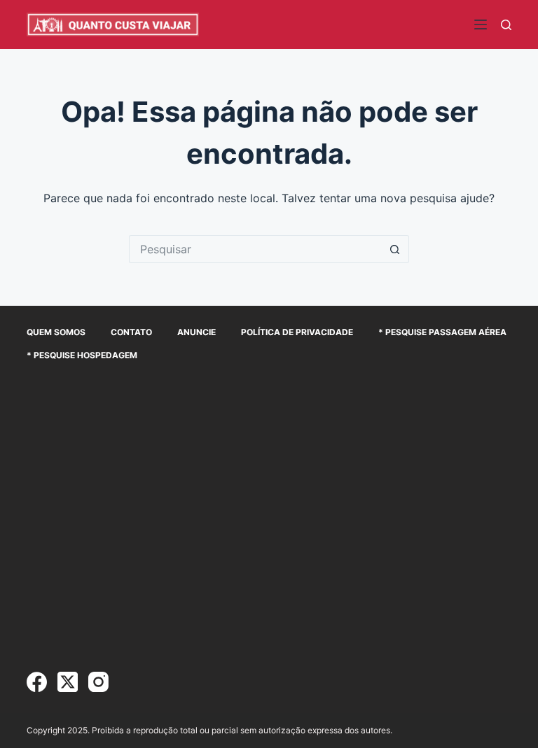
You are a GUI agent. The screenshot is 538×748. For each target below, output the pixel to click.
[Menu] (480, 24)
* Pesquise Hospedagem (82, 355)
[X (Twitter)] (67, 682)
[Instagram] (98, 682)
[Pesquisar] (506, 25)
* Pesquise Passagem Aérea (442, 332)
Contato (131, 332)
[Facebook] (37, 682)
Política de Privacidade (297, 332)
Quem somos (56, 332)
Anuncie (196, 332)
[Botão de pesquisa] (395, 249)
